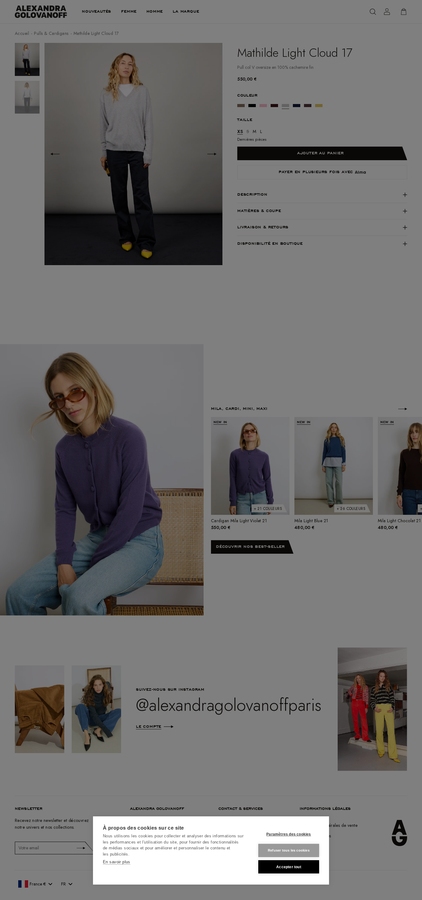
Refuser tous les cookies (289, 850)
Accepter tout (288, 867)
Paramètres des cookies (288, 834)
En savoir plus (116, 862)
